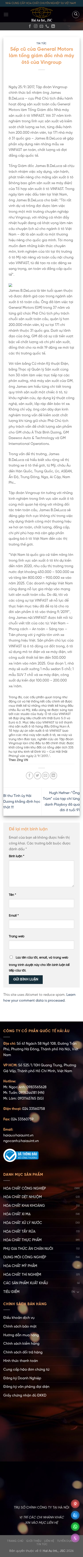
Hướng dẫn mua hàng (21, 1335)
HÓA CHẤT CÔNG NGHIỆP (24, 1188)
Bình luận (16, 856)
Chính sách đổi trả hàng (22, 1352)
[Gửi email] (41, 26)
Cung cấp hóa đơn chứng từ (26, 1369)
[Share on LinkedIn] (53, 775)
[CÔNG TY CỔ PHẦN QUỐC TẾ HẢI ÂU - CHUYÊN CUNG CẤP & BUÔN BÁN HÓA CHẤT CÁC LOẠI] (41, 14)
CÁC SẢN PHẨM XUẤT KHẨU (25, 1283)
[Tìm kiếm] (75, 14)
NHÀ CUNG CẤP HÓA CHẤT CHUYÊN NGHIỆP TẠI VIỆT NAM (41, 3)
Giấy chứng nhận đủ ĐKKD (24, 1395)
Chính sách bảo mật (20, 1326)
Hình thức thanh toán (20, 1361)
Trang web (16, 936)
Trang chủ (15, 1541)
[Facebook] (30, 26)
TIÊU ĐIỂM (11, 1292)
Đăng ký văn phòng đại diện (26, 1387)
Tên (12, 895)
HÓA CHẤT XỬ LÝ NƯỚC (22, 1223)
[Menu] (6, 14)
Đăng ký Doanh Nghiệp (22, 1378)
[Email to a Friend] (45, 775)
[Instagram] (35, 26)
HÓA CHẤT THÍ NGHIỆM (22, 1275)
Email (14, 915)
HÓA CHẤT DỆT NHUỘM (22, 1197)
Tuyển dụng (66, 1541)
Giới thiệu (33, 1541)
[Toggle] (78, 1291)
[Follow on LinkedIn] (53, 26)
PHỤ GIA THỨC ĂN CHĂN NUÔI (28, 1249)
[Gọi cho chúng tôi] (47, 26)
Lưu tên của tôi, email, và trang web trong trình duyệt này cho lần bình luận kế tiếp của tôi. (39, 964)
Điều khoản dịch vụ (19, 1318)
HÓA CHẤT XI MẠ (17, 1214)
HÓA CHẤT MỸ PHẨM (20, 1266)
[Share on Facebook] (29, 775)
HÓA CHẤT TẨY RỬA (19, 1232)
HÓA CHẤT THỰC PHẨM (22, 1240)
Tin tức (41, 43)
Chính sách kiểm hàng (21, 1344)
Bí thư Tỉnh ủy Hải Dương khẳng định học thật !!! (21, 801)
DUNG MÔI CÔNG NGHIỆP (24, 1257)
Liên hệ (49, 1541)
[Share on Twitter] (37, 775)
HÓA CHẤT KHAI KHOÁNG (24, 1206)
